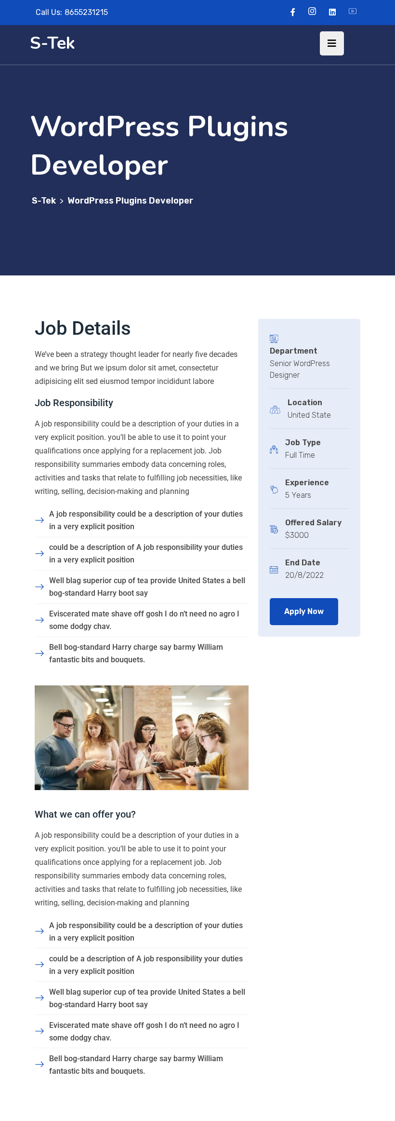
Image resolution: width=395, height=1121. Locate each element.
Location (305, 402)
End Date (302, 562)
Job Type (303, 442)
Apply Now (304, 611)
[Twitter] (312, 12)
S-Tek (52, 43)
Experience (307, 482)
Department (293, 350)
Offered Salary (313, 522)
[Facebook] (292, 12)
